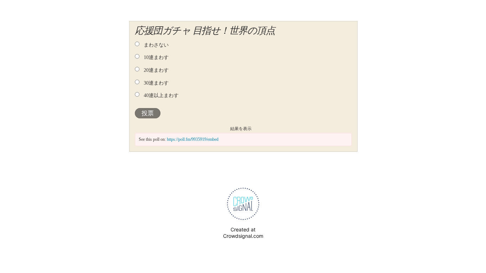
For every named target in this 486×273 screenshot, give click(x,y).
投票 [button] (148, 113)
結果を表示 (241, 128)
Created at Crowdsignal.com (243, 232)
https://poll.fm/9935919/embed (192, 139)
